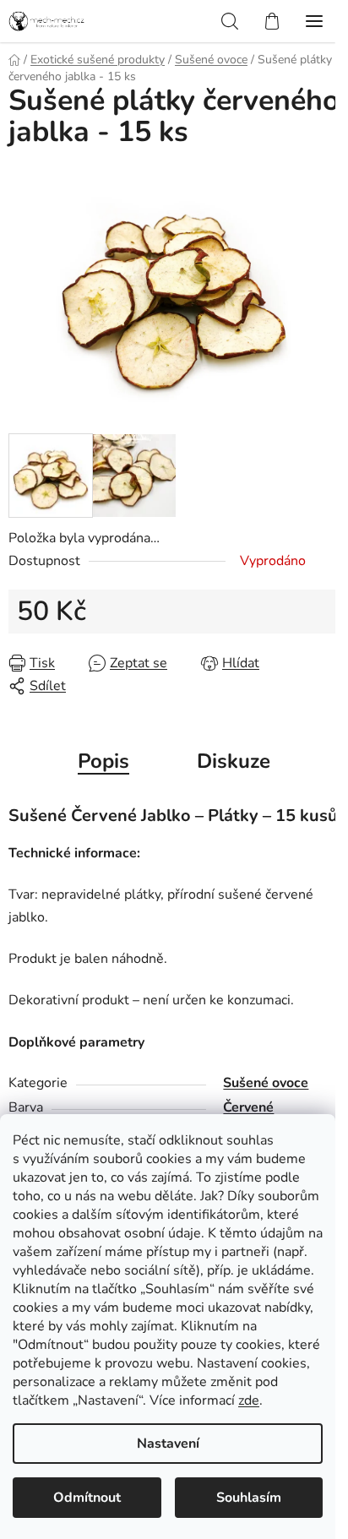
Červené (248, 1107)
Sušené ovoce (265, 1083)
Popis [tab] (103, 761)
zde (248, 1400)
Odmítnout (87, 1497)
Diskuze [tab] (233, 761)
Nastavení (168, 1443)
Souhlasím (248, 1497)
